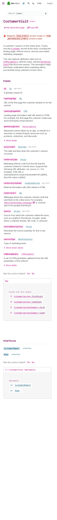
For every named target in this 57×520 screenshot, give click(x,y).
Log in (50, 3)
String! (17, 211)
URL (20, 98)
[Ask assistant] (23, 3)
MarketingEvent (29, 126)
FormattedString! (32, 183)
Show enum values (14, 248)
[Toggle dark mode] (33, 3)
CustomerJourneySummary (32, 307)
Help (39, 3)
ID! (10, 89)
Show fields (11, 140)
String (23, 159)
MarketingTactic (25, 239)
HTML (26, 111)
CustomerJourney (28, 296)
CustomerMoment (11, 348)
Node (6, 354)
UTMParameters (27, 254)
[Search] (28, 3)
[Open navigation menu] (3, 3)
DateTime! (22, 147)
